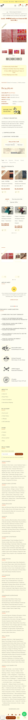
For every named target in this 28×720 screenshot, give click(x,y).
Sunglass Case (5, 547)
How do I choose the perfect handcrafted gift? (11, 339)
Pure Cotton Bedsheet (7, 562)
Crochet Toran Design (17, 641)
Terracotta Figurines (6, 615)
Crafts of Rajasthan (12, 674)
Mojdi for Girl (13, 553)
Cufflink (4, 551)
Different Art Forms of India (12, 671)
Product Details (10, 145)
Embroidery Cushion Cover (8, 568)
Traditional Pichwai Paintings (18, 652)
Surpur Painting (13, 656)
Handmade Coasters (16, 606)
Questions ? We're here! (11, 136)
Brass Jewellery (5, 523)
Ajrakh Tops (5, 492)
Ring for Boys (16, 529)
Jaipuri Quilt (14, 564)
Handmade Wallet (15, 544)
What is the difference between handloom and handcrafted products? (14, 319)
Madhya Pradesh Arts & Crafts (16, 684)
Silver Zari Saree (16, 472)
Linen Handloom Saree (19, 465)
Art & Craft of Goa (7, 682)
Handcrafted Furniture (11, 630)
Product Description (10, 118)
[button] (14, 55)
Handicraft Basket (15, 602)
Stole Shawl (16, 494)
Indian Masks (7, 662)
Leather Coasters (6, 606)
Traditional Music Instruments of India (11, 703)
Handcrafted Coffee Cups (8, 601)
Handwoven (5, 162)
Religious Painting (6, 652)
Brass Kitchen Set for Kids (19, 584)
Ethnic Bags (19, 542)
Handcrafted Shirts (6, 491)
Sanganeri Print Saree (11, 480)
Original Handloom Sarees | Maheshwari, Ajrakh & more (15, 14)
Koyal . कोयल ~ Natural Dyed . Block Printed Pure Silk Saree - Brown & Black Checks (20, 267)
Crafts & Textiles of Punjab (16, 676)
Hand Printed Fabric (21, 498)
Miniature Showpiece (17, 615)
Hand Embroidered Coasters (15, 604)
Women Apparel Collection (15, 12)
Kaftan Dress (14, 487)
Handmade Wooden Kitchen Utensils (10, 578)
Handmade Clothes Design (8, 500)
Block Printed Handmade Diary (17, 699)
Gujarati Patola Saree (16, 478)
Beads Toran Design (6, 641)
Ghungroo (20, 527)
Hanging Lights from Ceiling (19, 625)
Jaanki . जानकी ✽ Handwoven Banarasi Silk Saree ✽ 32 (6, 266)
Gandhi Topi (9, 549)
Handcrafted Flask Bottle (8, 599)
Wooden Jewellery (6, 522)
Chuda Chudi (23, 529)
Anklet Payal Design (12, 525)
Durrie (10, 570)
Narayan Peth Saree (17, 468)
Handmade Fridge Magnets (12, 588)
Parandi (13, 531)
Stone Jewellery (22, 520)
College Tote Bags (20, 546)
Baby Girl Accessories (16, 511)
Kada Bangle (14, 527)
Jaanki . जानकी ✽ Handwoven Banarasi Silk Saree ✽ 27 (20, 184)
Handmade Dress (6, 487)
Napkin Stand (10, 608)
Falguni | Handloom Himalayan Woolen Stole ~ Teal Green (6, 219)
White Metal (15, 522)
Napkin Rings (17, 608)
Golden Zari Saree (6, 472)
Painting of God (21, 650)
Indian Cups (17, 601)
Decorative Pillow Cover (7, 566)
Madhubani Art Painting (13, 658)
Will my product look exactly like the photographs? (14, 334)
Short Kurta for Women (14, 492)
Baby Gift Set (15, 507)
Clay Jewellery (22, 522)
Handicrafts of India (6, 669)
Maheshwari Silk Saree (18, 467)
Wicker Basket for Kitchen (8, 586)
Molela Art (9, 645)
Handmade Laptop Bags (15, 547)
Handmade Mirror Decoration (9, 619)
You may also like (17, 199)
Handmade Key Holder (7, 623)
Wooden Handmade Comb (8, 701)
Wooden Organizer (6, 621)
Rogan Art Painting (13, 649)
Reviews (20, 145)
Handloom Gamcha (16, 571)
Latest (7, 199)
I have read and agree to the (13, 457)
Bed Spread (4, 564)
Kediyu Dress (12, 498)
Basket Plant (16, 623)
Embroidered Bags (6, 544)
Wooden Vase (9, 625)
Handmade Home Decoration (12, 590)
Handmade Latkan (6, 531)
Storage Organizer (20, 619)
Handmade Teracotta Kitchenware (10, 582)
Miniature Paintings (16, 697)
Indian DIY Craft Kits (20, 701)
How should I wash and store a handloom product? (12, 324)
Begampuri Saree (6, 470)
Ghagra (13, 489)
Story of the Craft (14, 141)
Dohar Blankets (21, 564)
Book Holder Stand (16, 621)
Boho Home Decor (11, 632)
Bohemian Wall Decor (7, 639)
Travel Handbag (14, 540)
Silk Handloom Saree (7, 467)
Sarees (22, 160)
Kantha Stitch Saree (18, 476)
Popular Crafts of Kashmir (20, 680)
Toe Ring (10, 529)
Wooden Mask (14, 662)
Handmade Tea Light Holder (8, 628)
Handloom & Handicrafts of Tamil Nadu (11, 686)
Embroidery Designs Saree (15, 474)
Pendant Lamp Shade (16, 626)
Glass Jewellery (5, 520)
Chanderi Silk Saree (6, 468)
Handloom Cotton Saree (7, 465)
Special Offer (14, 202)
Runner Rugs (5, 570)
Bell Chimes (17, 643)
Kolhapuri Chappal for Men (19, 551)
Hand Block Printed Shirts (18, 491)
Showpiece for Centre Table (14, 617)
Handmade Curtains (20, 568)
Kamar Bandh (22, 549)
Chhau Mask (22, 662)
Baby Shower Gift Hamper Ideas (14, 509)
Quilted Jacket (9, 494)
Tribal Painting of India (11, 650)
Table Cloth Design (6, 571)
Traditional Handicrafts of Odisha (14, 688)
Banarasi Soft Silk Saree (17, 470)
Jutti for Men (9, 551)
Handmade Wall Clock (13, 647)
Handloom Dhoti (11, 496)
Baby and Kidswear (6, 507)
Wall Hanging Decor (18, 639)
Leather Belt (15, 549)
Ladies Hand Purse (10, 542)
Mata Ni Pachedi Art (17, 654)
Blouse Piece (13, 162)
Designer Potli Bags (10, 546)
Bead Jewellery (13, 520)
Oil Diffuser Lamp (6, 626)
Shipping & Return (9, 132)
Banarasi (11, 160)
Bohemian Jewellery (15, 523)
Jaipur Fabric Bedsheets (18, 562)
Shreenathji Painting (6, 654)
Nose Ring (4, 529)
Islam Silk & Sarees (14, 95)
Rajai (9, 564)
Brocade (17, 160)
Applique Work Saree (7, 476)
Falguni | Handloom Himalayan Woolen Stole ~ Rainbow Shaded (20, 220)
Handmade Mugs (6, 602)
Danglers (8, 527)
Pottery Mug (17, 599)
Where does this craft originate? (12, 314)
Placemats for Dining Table (19, 570)
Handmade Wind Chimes (8, 643)
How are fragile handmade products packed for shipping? (14, 329)
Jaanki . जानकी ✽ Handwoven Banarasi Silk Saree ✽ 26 (6, 184)
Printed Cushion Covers (19, 566)
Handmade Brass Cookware (15, 580)
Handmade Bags (6, 540)
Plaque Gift (15, 645)
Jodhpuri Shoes (6, 553)
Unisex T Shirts (19, 489)
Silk (6, 160)
